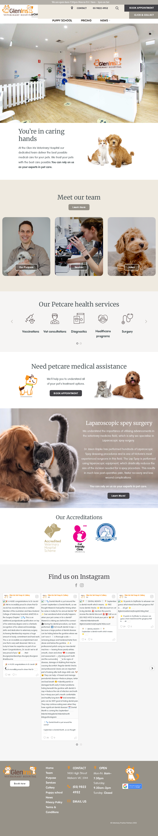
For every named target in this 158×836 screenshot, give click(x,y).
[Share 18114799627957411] (37, 676)
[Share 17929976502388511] (75, 739)
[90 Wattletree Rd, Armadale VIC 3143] (72, 8)
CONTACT (82, 8)
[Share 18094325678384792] (114, 641)
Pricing (86, 20)
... (35, 670)
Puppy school (54, 793)
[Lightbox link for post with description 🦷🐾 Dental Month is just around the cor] (60, 659)
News (104, 20)
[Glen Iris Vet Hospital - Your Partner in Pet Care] (17, 10)
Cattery (50, 788)
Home (35, 14)
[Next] (146, 321)
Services (51, 783)
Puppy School (62, 20)
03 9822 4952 (100, 8)
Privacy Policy (54, 802)
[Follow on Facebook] (76, 586)
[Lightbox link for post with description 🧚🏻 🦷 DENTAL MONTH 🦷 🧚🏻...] (98, 613)
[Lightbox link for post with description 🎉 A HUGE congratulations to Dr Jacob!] (21, 631)
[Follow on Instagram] (82, 586)
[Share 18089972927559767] (152, 628)
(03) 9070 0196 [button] (7, 754)
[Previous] (12, 321)
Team (49, 773)
